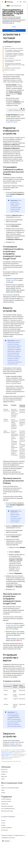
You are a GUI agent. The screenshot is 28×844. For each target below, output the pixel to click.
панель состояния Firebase (13, 383)
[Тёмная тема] (21, 109)
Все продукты (4, 830)
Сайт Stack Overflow (6, 801)
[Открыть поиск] (18, 2)
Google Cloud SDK (11, 280)
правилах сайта (5, 755)
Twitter (2, 790)
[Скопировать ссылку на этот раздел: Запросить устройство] (17, 737)
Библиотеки (4, 776)
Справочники (4, 771)
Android (3, 820)
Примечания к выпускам (7, 806)
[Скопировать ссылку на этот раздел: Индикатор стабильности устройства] (17, 134)
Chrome (3, 823)
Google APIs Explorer (12, 122)
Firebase (3, 825)
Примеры (3, 774)
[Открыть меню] (2, 2)
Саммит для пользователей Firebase (10, 787)
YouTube (3, 792)
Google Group (4, 803)
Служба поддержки (6, 799)
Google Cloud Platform (6, 827)
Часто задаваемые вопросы (8, 808)
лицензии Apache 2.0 (6, 754)
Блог (2, 785)
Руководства (4, 769)
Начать (14, 30)
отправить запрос (14, 744)
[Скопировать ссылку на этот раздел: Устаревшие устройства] (21, 681)
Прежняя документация (7, 811)
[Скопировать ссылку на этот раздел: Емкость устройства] (17, 311)
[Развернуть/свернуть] (12, 46)
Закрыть (14, 26)
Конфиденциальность (19, 835)
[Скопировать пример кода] (24, 109)
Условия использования (7, 835)
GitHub (3, 779)
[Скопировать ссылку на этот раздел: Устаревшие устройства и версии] (12, 661)
